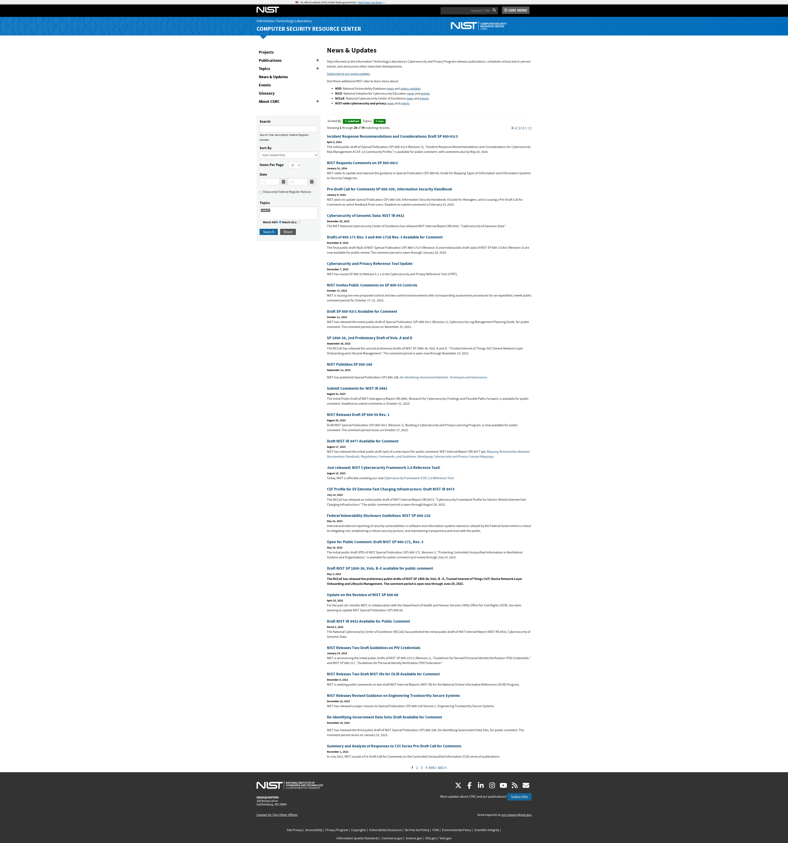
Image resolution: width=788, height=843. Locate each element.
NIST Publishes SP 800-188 (349, 364)
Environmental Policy (456, 830)
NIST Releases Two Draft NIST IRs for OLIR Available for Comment (383, 674)
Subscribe (519, 796)
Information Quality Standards (358, 838)
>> (529, 128)
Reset (288, 231)
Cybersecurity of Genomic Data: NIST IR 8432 (365, 215)
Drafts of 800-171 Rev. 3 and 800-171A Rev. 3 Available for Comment (385, 237)
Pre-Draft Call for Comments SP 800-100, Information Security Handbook (389, 189)
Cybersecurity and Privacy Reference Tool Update (369, 263)
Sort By (265, 147)
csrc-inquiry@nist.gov (516, 815)
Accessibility (314, 830)
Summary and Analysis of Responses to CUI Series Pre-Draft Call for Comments (394, 746)
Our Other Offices (285, 815)
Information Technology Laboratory (284, 21)
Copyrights (358, 830)
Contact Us (264, 815)
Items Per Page (272, 164)
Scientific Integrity (486, 830)
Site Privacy (294, 830)
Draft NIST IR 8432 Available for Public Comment (368, 621)
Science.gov (413, 838)
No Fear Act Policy (417, 830)
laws (381, 121)
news (390, 89)
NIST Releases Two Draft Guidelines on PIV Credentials (373, 647)
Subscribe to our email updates (348, 74)
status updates (410, 89)
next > (432, 767)
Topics (290, 69)
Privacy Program (336, 830)
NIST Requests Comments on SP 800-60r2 (362, 162)
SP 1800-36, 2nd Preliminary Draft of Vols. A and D (369, 337)
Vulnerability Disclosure (385, 830)
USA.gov (430, 838)
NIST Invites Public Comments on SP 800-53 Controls (372, 285)
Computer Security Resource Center (309, 29)
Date (263, 174)
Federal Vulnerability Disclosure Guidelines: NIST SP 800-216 (378, 515)
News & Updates (273, 77)
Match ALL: (290, 222)
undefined (353, 121)
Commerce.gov (392, 838)
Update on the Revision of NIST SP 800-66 (362, 594)
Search (265, 121)
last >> (442, 767)
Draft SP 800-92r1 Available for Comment (362, 311)
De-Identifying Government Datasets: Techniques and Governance (443, 377)
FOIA (435, 830)
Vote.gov (445, 838)
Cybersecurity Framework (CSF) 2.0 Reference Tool (419, 478)
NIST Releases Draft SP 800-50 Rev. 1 (358, 414)
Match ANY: (271, 222)
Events (265, 85)
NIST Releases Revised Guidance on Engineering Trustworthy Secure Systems (393, 695)
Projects (266, 52)
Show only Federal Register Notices (286, 192)
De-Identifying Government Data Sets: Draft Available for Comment (384, 717)
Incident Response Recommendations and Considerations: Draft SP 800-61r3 (392, 136)
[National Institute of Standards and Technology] (290, 785)
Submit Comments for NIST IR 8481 (357, 388)
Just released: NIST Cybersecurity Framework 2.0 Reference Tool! (383, 467)
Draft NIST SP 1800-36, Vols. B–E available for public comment (380, 568)
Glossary (267, 93)
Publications (290, 61)
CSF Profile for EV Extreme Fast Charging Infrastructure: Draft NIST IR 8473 (391, 489)
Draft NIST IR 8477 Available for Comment (363, 441)
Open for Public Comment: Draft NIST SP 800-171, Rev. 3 (375, 541)
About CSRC (290, 102)
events (425, 94)
